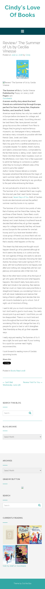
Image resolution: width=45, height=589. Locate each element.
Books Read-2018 (18, 371)
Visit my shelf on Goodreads (14, 566)
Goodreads (7, 98)
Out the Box (26, 583)
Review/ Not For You (32, 382)
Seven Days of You (20, 197)
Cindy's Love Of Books (22, 11)
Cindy (28, 55)
